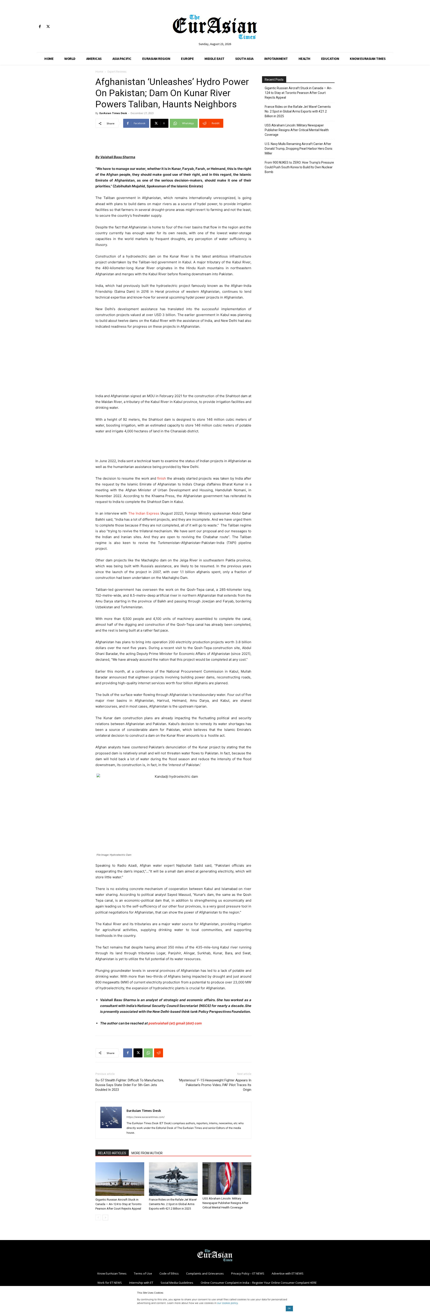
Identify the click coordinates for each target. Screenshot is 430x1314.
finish (161, 478)
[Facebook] (40, 27)
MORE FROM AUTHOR (147, 1153)
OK (289, 1308)
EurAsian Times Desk (113, 113)
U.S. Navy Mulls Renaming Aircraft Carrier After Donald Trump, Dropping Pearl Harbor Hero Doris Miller (298, 148)
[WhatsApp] (148, 1052)
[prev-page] (98, 1217)
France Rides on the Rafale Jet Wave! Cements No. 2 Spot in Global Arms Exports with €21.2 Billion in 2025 (173, 1204)
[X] (48, 27)
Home (99, 72)
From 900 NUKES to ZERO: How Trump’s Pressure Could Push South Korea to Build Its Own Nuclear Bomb (299, 167)
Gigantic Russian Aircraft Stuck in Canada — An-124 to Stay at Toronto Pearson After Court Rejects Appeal (118, 1204)
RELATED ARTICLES (112, 1153)
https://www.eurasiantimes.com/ (146, 1117)
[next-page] (105, 1217)
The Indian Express (143, 513)
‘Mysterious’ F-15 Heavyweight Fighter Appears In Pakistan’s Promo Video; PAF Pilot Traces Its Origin (215, 1085)
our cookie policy (227, 1303)
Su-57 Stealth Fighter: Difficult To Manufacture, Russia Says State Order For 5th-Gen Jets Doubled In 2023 (129, 1085)
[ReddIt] (158, 1052)
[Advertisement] (173, 142)
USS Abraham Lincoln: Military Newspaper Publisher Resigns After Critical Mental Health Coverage (225, 1203)
